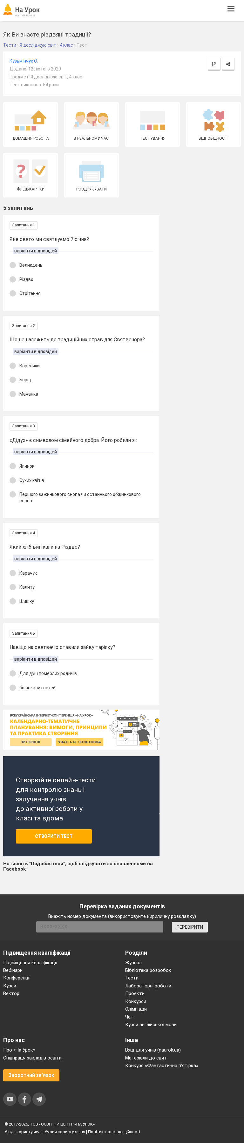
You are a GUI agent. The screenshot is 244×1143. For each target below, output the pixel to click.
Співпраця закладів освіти (32, 1058)
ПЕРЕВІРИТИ (190, 927)
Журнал (133, 963)
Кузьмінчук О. (24, 61)
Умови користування (64, 1131)
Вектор (11, 993)
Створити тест (54, 836)
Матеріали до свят (146, 1058)
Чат (129, 1017)
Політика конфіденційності (114, 1131)
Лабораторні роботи (148, 986)
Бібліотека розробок (148, 970)
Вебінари (13, 970)
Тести (132, 978)
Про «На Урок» (19, 1050)
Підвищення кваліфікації (30, 963)
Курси (9, 986)
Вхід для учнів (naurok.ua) (153, 1050)
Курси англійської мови (151, 1024)
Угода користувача (23, 1131)
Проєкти (135, 993)
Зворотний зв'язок (31, 1075)
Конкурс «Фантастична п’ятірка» (161, 1065)
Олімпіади (136, 1009)
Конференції (16, 978)
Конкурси (135, 1001)
